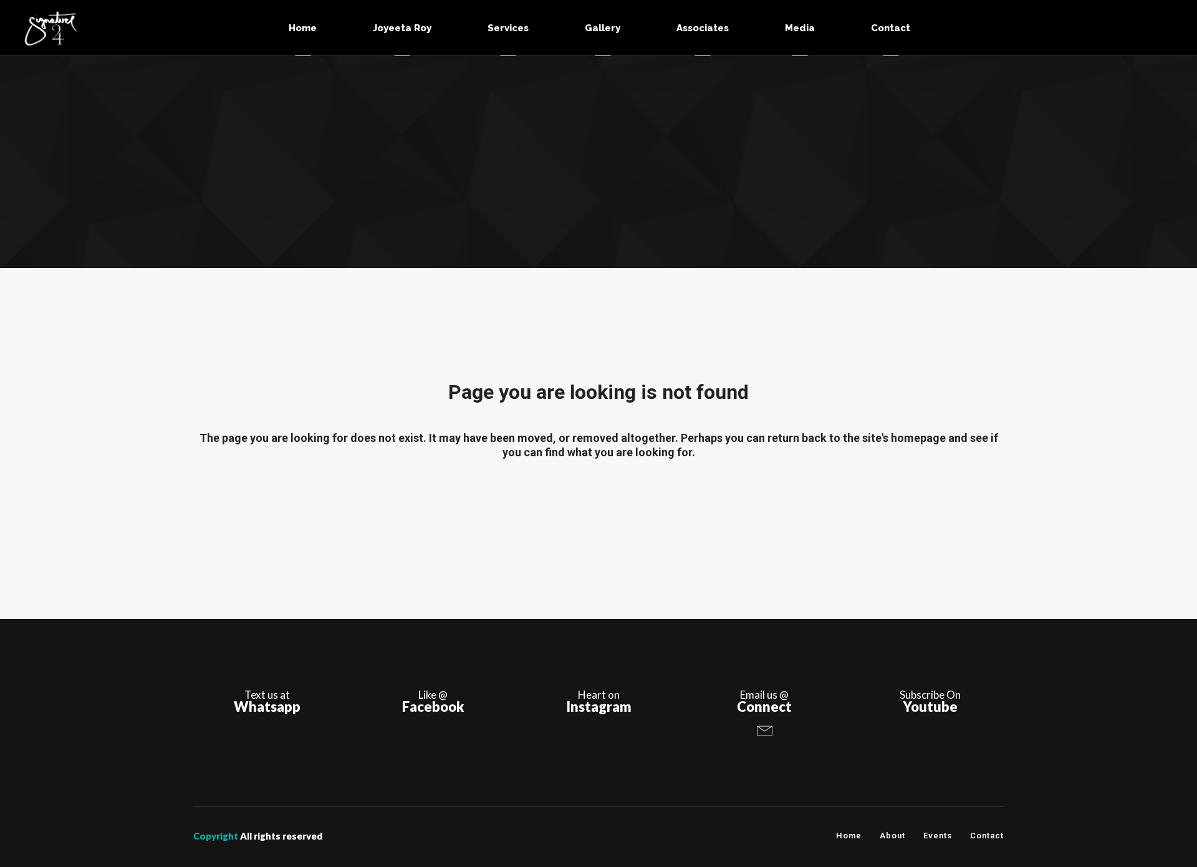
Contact (987, 835)
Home (849, 835)
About (892, 835)
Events (937, 835)
